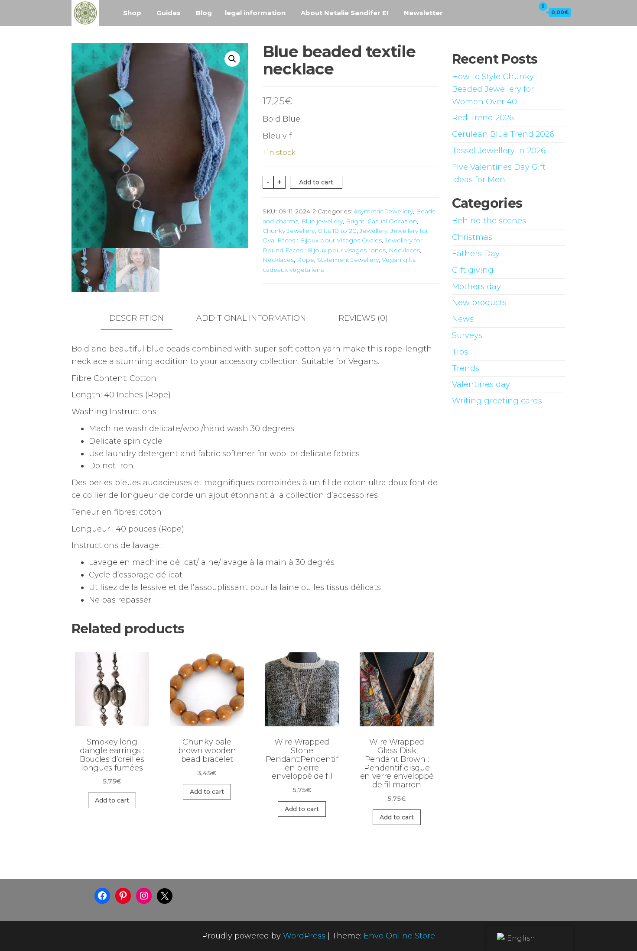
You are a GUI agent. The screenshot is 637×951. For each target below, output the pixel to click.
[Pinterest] (123, 895)
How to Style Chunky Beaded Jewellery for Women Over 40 (493, 89)
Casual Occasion (392, 221)
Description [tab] (136, 318)
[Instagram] (144, 895)
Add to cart (316, 182)
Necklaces (404, 250)
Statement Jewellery (348, 260)
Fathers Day (476, 253)
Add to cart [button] (112, 800)
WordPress (304, 936)
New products (479, 302)
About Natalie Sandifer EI (345, 13)
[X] (164, 896)
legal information (255, 13)
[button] (232, 59)
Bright (355, 221)
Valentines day (481, 384)
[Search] (509, 12)
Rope (305, 260)
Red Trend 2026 (483, 118)
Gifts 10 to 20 (337, 231)
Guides (168, 13)
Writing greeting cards (497, 401)
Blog (204, 13)
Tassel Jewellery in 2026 (499, 150)
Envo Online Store (399, 936)
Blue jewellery (322, 221)
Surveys (467, 335)
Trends (465, 368)
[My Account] (526, 12)
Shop (132, 13)
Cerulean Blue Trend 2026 (503, 134)
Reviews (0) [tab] (363, 318)
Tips (460, 352)
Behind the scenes (489, 221)
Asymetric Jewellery (383, 211)
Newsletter (423, 13)
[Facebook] (102, 895)
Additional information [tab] (251, 318)
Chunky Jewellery (289, 231)
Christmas (472, 237)
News (463, 319)
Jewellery (373, 231)
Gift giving (473, 270)
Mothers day (476, 286)
